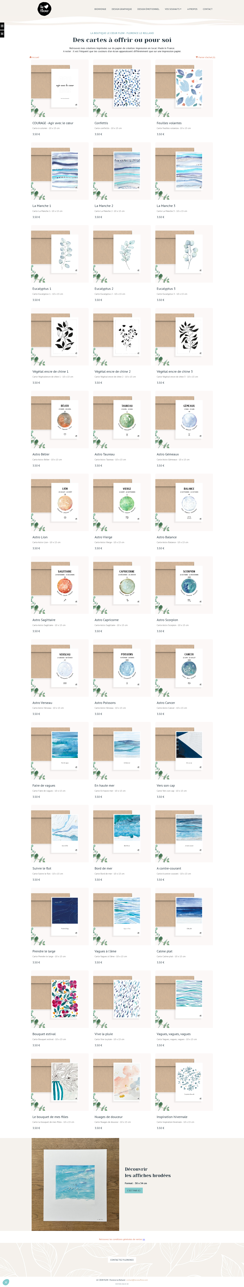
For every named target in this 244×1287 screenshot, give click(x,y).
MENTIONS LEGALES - (121, 1284)
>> (144, 1239)
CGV (128, 1284)
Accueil (35, 57)
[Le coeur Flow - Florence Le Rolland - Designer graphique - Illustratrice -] (44, 8)
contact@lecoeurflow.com (137, 1280)
